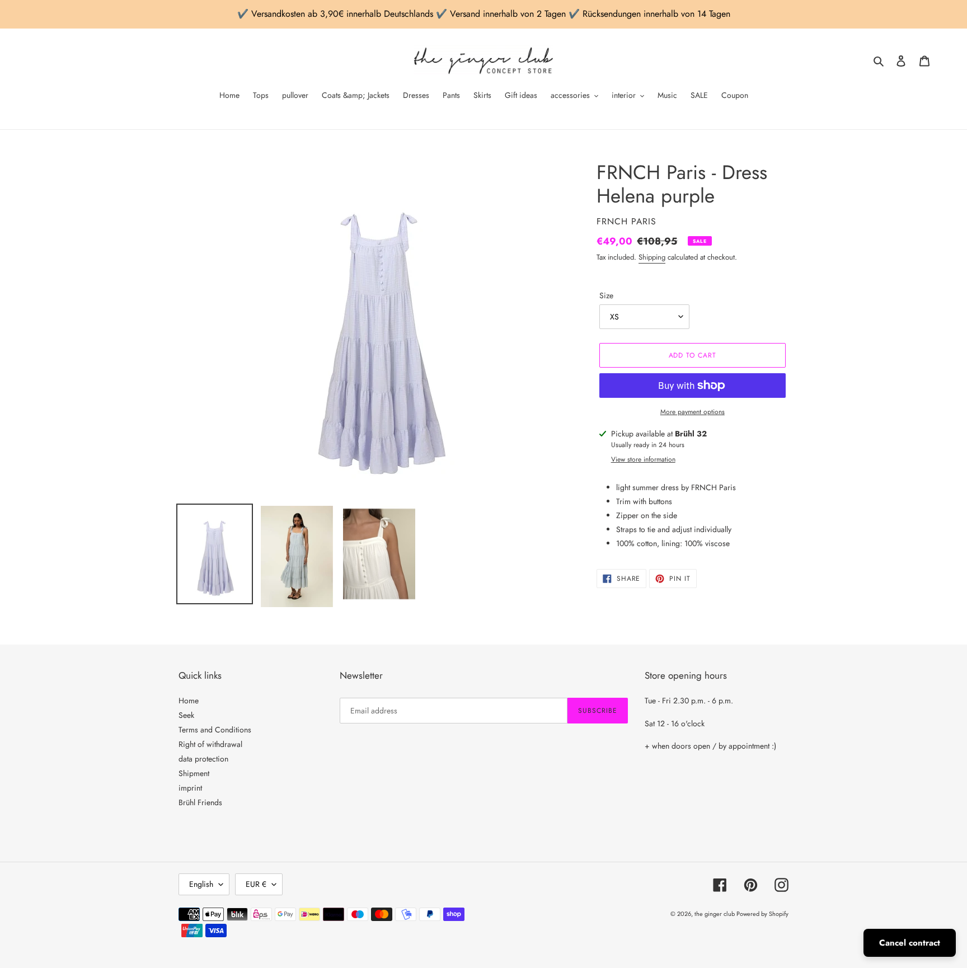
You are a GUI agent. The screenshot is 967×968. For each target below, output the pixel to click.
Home (189, 700)
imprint (190, 787)
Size (606, 295)
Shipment (194, 773)
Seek (186, 715)
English (201, 884)
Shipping (652, 257)
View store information (643, 459)
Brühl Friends (200, 802)
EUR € (256, 884)
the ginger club (715, 913)
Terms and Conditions (215, 729)
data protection (203, 758)
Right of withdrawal (210, 744)
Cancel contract (909, 943)
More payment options (692, 412)
